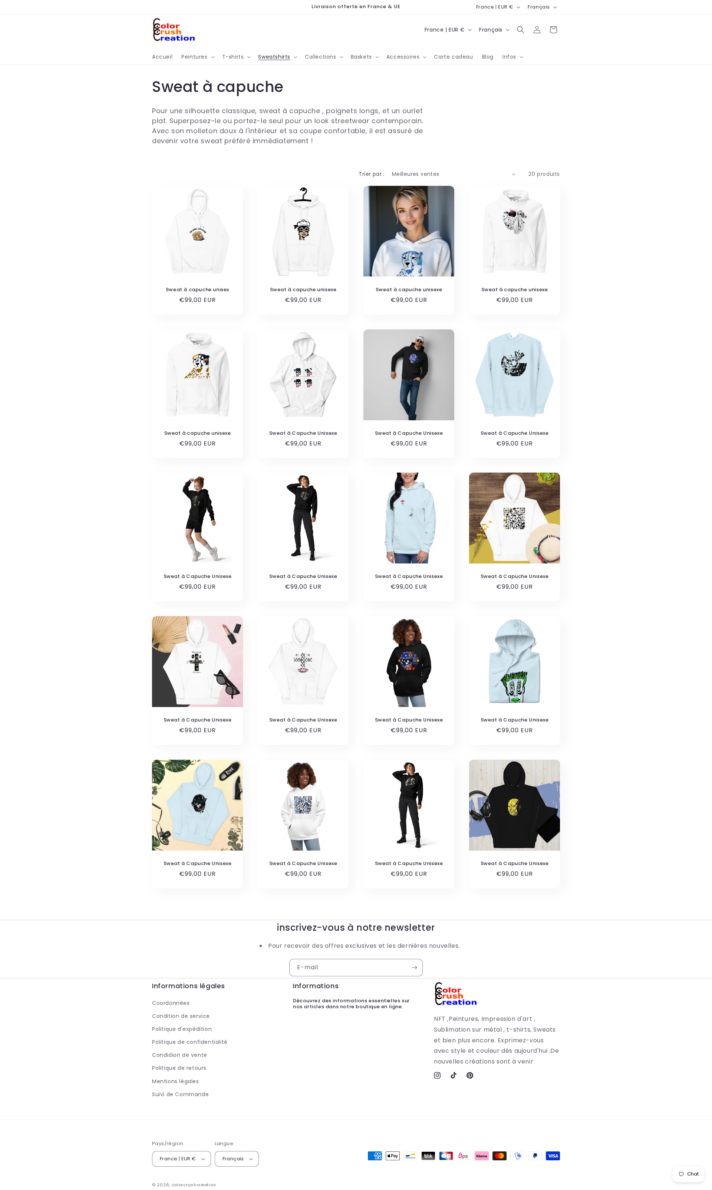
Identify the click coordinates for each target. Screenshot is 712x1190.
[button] (197, 57)
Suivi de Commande (180, 1094)
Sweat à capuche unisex (197, 290)
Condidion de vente (179, 1055)
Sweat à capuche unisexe (303, 290)
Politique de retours (179, 1068)
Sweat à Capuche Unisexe (303, 433)
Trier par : (371, 174)
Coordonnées (171, 1003)
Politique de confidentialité (190, 1042)
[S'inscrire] (414, 967)
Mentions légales (175, 1081)
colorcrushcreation (194, 1185)
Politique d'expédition (182, 1029)
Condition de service (181, 1016)
